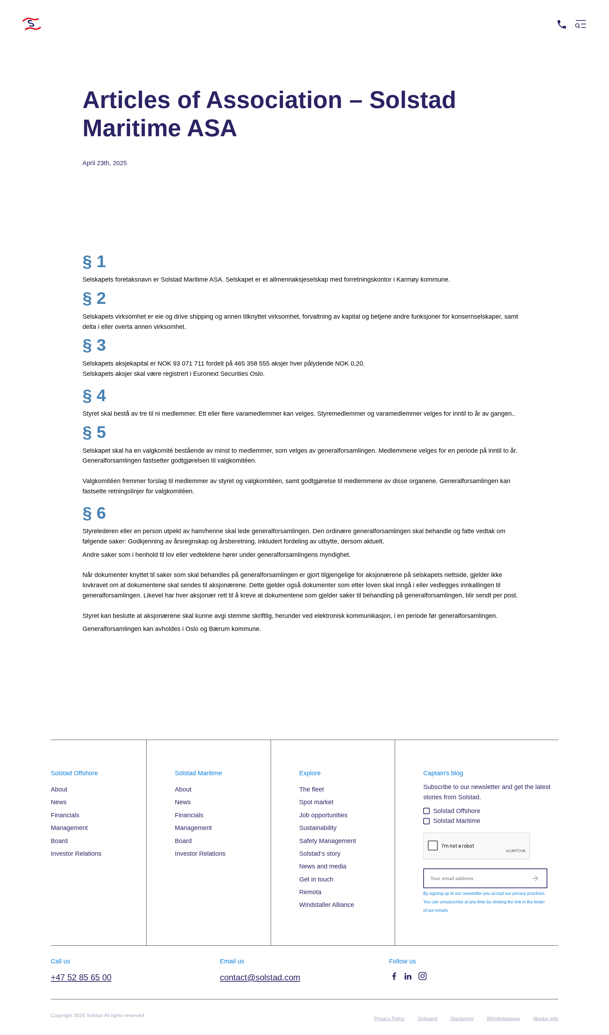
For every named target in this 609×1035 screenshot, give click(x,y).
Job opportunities (323, 815)
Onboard (427, 1018)
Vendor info (545, 1018)
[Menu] (580, 24)
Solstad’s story (319, 853)
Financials (65, 815)
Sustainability (318, 827)
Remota (310, 892)
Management (69, 827)
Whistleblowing (503, 1018)
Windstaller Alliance (326, 904)
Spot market (316, 802)
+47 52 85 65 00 (530, 24)
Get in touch (316, 879)
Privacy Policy (389, 1018)
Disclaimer (462, 1018)
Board (59, 840)
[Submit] (535, 878)
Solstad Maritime (456, 820)
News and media (322, 866)
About (59, 789)
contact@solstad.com (260, 977)
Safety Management (327, 840)
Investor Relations (76, 853)
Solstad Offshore (456, 810)
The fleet (311, 789)
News (59, 802)
